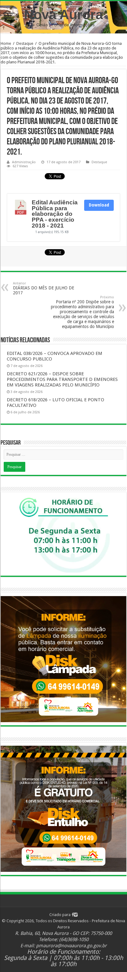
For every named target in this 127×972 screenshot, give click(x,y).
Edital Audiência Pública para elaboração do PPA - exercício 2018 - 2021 (55, 214)
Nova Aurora (63, 14)
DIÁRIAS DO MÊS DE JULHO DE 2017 (43, 288)
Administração (24, 162)
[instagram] (76, 914)
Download (99, 205)
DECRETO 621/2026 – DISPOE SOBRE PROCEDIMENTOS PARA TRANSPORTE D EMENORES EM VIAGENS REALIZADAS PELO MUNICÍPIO (62, 379)
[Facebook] (73, 914)
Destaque (24, 43)
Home (6, 43)
